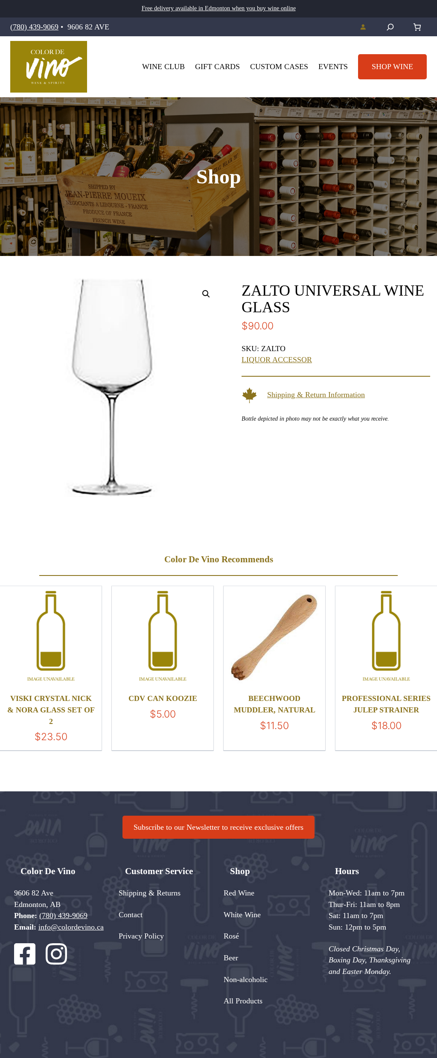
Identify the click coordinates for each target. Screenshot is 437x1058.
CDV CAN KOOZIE (162, 698)
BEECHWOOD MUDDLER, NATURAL (274, 704)
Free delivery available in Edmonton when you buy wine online (219, 8)
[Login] (362, 27)
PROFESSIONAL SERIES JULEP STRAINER (386, 704)
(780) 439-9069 (34, 27)
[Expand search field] (390, 27)
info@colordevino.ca (71, 927)
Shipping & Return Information (316, 394)
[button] (206, 294)
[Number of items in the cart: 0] (417, 26)
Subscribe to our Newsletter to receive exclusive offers (218, 827)
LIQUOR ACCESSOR (277, 359)
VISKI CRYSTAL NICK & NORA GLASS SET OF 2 (51, 709)
